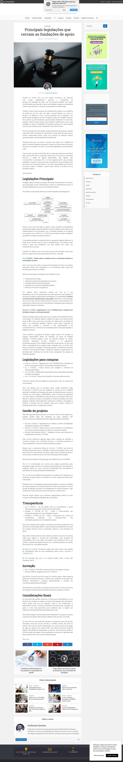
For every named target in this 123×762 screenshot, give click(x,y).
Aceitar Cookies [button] (112, 755)
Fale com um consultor (117, 1)
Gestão (27, 18)
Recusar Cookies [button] (99, 755)
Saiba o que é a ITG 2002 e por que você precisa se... (37, 698)
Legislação (47, 18)
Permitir (74, 9)
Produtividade (37, 18)
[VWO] (52, 10)
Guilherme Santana (52, 39)
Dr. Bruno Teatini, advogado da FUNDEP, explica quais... (69, 699)
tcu (28, 639)
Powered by (48, 10)
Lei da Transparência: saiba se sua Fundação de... (70, 708)
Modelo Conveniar (88, 18)
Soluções (108, 1)
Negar (64, 9)
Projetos (76, 18)
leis (24, 639)
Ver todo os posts (21, 739)
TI (54, 18)
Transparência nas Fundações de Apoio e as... (37, 688)
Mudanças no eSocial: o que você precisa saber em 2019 (37, 709)
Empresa (103, 1)
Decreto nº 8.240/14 (56, 448)
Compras (61, 18)
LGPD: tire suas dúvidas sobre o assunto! (69, 688)
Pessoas (68, 18)
